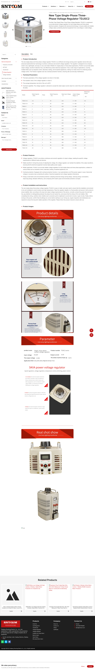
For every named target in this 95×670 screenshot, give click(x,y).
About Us (70, 6)
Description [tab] (25, 54)
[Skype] (6, 641)
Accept (90, 666)
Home (51, 12)
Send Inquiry (9, 149)
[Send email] (91, 335)
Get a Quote (89, 6)
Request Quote (55, 31)
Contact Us (80, 6)
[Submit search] (84, 2)
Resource (62, 6)
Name (3, 115)
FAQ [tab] (31, 54)
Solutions (53, 6)
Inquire (11, 611)
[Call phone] (91, 330)
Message (3, 137)
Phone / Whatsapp (5, 131)
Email (3, 120)
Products (44, 6)
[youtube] (68, 1)
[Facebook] (65, 1)
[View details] (21, 611)
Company (3, 126)
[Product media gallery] (28, 30)
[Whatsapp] (2, 641)
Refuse (82, 666)
